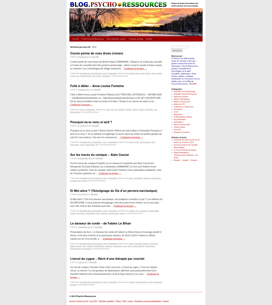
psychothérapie (142, 282)
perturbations (156, 178)
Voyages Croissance (182, 132)
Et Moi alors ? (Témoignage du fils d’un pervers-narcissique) (113, 190)
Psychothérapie (180, 120)
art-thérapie (138, 178)
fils (137, 211)
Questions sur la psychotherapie (147, 301)
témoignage (90, 144)
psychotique (118, 246)
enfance (147, 178)
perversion (81, 213)
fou (116, 109)
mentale (128, 109)
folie (108, 109)
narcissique (143, 211)
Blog (124, 301)
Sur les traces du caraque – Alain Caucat (99, 154)
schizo (130, 246)
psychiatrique (99, 246)
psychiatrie (149, 109)
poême (135, 109)
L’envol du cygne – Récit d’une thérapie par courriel (107, 258)
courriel (132, 282)
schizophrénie (75, 248)
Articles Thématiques (182, 99)
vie (97, 144)
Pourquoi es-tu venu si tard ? (91, 122)
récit (93, 76)
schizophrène (150, 246)
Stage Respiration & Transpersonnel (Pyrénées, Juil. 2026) (186, 155)
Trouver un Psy (82, 301)
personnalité (154, 211)
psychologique (85, 76)
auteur (142, 73)
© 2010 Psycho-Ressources (82, 296)
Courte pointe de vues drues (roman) (96, 53)
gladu (153, 73)
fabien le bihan (76, 246)
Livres (104, 73)
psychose (108, 246)
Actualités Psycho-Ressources (185, 94)
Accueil (76, 38)
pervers (73, 213)
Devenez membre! (106, 301)
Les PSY (93, 301)
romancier (106, 76)
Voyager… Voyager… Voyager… (186, 160)
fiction (148, 73)
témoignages (75, 112)
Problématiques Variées (183, 117)
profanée (73, 180)
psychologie (90, 213)
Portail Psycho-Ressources (92, 38)
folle (112, 109)
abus (131, 178)
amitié (131, 73)
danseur (146, 243)
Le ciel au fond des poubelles (185, 150)
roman (98, 76)
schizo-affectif (138, 246)
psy (77, 76)
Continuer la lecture (135, 68)
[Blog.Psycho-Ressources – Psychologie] (119, 4)
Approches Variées (181, 97)
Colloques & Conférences (184, 107)
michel (159, 73)
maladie (121, 109)
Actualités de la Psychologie (91, 73)
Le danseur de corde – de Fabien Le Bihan (100, 223)
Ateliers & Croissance (182, 102)
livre (84, 246)
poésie (141, 109)
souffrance (104, 213)
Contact (149, 38)
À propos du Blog (136, 38)
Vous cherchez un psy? (116, 38)
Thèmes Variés (179, 127)
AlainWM (95, 57)
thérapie (73, 284)
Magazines (178, 114)
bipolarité (138, 243)
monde (73, 76)
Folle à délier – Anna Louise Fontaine (97, 86)
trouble (122, 213)
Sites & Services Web (182, 125)
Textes (118, 301)
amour (137, 73)
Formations (178, 109)
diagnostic (154, 243)
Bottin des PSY (179, 104)
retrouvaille (74, 144)
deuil (137, 142)
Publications (112, 73)
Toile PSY (177, 130)
